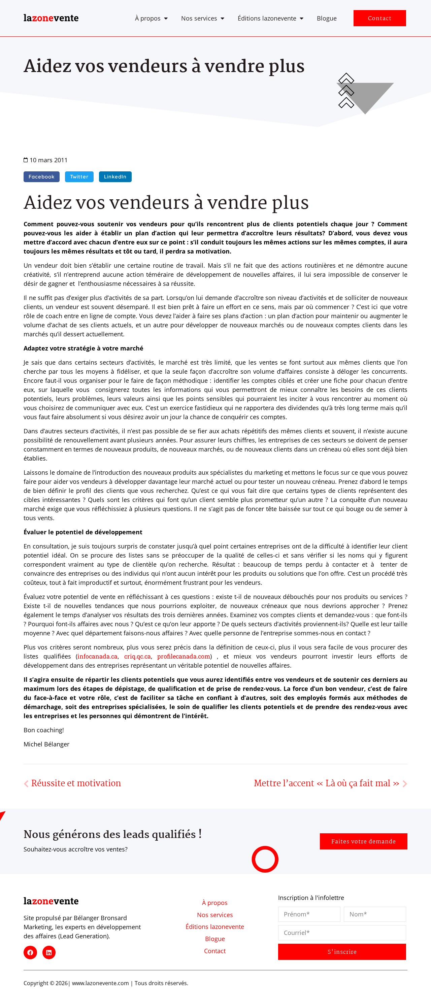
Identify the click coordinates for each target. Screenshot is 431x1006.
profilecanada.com (183, 656)
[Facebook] (30, 952)
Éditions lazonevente (267, 18)
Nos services (199, 18)
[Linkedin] (49, 952)
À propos (148, 18)
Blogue (327, 18)
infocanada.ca (97, 656)
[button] (42, 176)
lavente (51, 17)
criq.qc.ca (137, 656)
